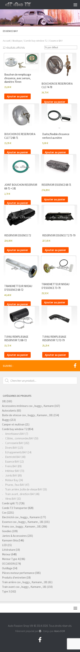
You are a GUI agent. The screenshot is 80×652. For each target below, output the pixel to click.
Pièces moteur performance (18, 573)
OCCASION (8, 563)
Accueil (6, 40)
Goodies (7, 531)
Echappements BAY (16, 452)
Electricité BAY (13, 457)
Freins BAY (11, 466)
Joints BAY (11, 475)
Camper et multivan (13, 424)
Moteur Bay (11, 480)
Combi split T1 (10, 503)
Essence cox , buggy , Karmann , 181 (23, 522)
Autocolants (9, 410)
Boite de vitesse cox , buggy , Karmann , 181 (27, 415)
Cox (4, 512)
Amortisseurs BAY (15, 433)
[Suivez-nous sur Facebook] (75, 365)
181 (4, 401)
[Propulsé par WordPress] (40, 631)
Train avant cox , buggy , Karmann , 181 (24, 587)
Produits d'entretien (14, 577)
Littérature (8, 549)
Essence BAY (12, 461)
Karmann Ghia (10, 540)
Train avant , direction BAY (20, 494)
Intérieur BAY (12, 471)
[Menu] (75, 4)
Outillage (7, 568)
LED (4, 545)
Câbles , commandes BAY (19, 438)
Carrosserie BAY (14, 443)
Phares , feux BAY (15, 484)
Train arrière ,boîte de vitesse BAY (23, 489)
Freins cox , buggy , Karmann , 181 (21, 526)
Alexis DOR (59, 631)
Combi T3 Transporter (14, 508)
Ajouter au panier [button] (17, 96)
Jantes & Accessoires (14, 536)
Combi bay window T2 (35, 40)
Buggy (6, 420)
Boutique (17, 40)
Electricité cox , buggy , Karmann (21, 517)
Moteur (6, 554)
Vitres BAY (10, 498)
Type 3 (6, 591)
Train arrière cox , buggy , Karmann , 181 (25, 582)
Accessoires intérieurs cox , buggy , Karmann (28, 406)
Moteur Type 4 (10, 559)
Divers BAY (11, 447)
